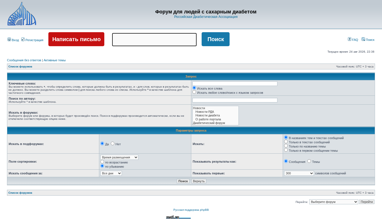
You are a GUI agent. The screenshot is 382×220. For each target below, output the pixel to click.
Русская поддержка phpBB (191, 209)
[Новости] (215, 108)
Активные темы (55, 60)
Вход (15, 40)
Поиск (369, 39)
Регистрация (34, 40)
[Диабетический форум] (215, 123)
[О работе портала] (215, 119)
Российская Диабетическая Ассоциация (206, 17)
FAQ (354, 39)
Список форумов (20, 66)
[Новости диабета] (215, 115)
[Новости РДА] (215, 112)
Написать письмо (76, 39)
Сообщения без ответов (24, 60)
